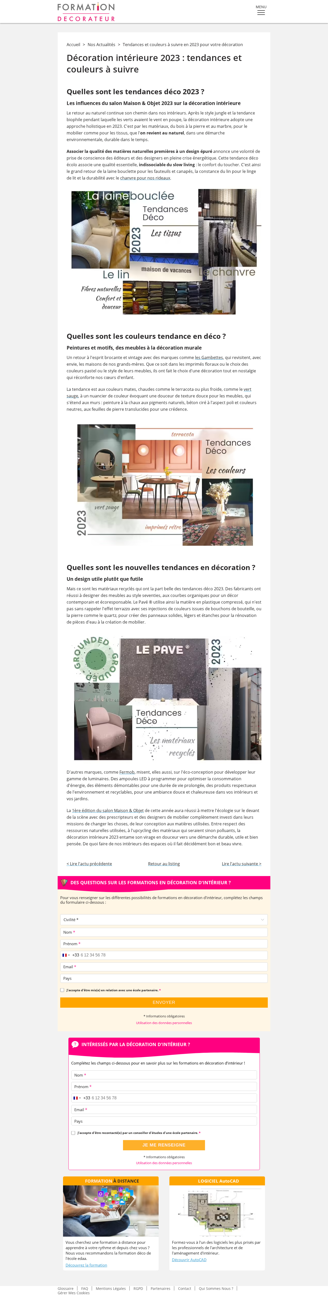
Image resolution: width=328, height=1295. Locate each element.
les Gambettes (209, 357)
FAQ (84, 1288)
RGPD (138, 1288)
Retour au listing (164, 864)
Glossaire (66, 1288)
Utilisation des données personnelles (164, 1022)
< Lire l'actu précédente (89, 864)
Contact (184, 1288)
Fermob (127, 772)
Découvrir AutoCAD (189, 1259)
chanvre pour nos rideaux (145, 178)
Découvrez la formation (86, 1265)
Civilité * (71, 919)
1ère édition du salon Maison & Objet (108, 810)
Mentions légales (111, 1288)
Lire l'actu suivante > (241, 864)
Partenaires (160, 1288)
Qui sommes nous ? (216, 1288)
